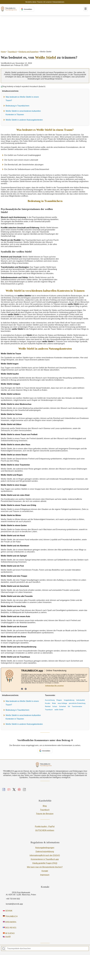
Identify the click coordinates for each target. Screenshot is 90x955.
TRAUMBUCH (11, 916)
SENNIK (8, 911)
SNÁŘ (8, 937)
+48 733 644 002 (13, 899)
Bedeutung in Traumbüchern (17, 106)
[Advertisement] (45, 33)
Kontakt (45, 871)
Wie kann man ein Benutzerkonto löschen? (45, 867)
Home (3, 52)
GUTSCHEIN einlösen (44, 830)
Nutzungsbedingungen (44, 848)
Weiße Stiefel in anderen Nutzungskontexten (24, 120)
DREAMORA (10, 922)
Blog (45, 806)
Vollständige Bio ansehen (54, 686)
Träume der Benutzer (44, 814)
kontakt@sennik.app (14, 904)
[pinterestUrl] (26, 689)
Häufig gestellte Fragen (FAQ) (44, 863)
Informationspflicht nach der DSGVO (45, 855)
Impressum (44, 875)
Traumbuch (12, 52)
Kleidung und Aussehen (28, 52)
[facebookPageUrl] (22, 689)
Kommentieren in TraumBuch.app (45, 859)
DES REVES (10, 928)
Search (3, 948)
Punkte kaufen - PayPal (44, 826)
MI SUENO (10, 933)
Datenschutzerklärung (45, 852)
